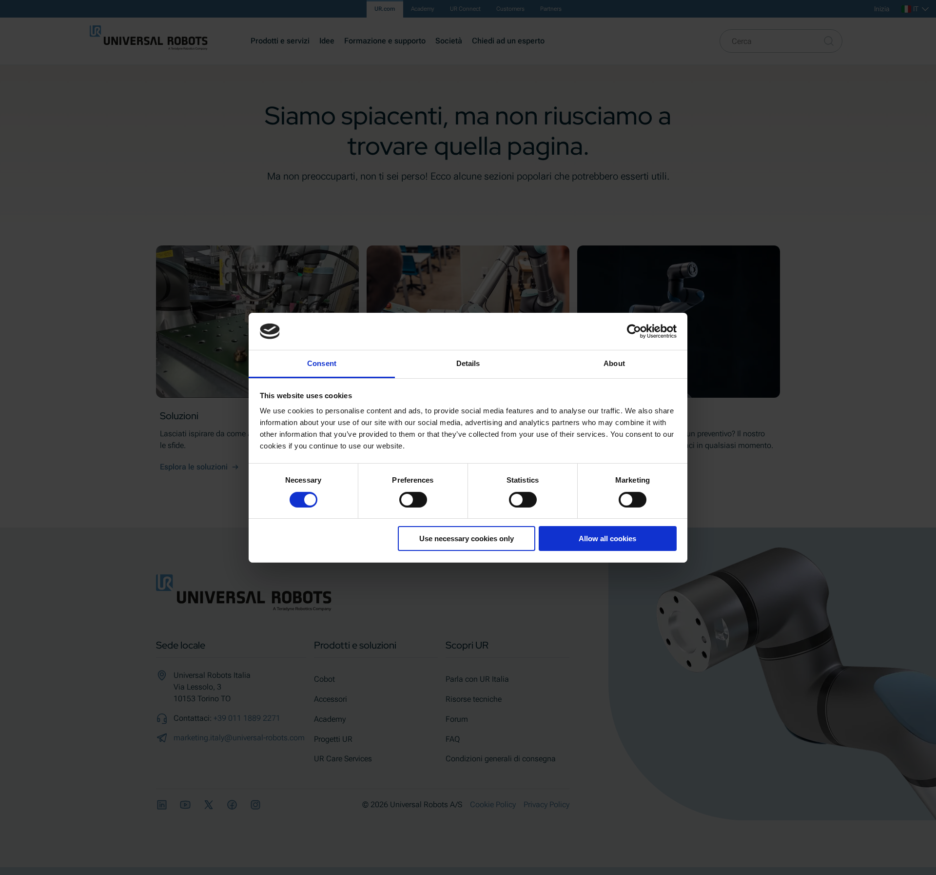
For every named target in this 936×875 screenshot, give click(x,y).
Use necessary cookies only (466, 538)
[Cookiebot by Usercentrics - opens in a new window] (634, 331)
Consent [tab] (321, 363)
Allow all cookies (607, 538)
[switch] (413, 500)
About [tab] (614, 363)
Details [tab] (468, 363)
